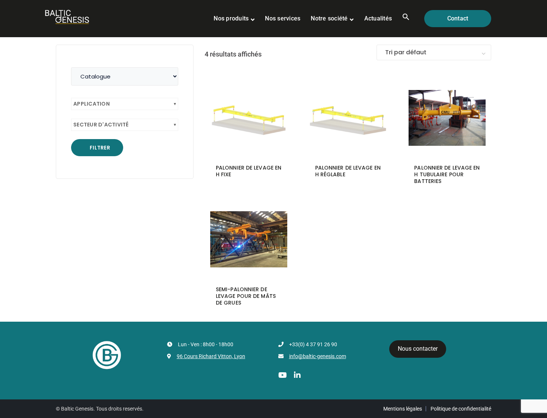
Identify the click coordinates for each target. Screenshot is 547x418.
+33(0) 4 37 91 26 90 (313, 344)
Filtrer (100, 147)
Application (91, 103)
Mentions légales (402, 409)
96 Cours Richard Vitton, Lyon (211, 356)
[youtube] (282, 375)
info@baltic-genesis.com (317, 356)
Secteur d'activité (101, 124)
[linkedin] (297, 375)
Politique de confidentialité (461, 409)
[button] (406, 18)
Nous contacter (418, 348)
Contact (457, 18)
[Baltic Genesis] (67, 16)
